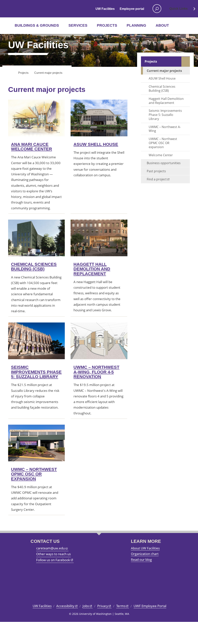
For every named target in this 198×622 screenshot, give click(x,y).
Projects (151, 61)
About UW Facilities (145, 548)
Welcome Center (161, 155)
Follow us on (53, 560)
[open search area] (157, 8)
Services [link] (77, 25)
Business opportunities (164, 163)
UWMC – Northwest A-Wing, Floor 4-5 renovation (96, 372)
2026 (75, 614)
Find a (157, 179)
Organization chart (145, 554)
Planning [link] (136, 25)
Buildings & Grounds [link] (37, 25)
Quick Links (178, 8)
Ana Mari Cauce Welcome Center (31, 146)
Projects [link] (107, 25)
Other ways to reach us (53, 554)
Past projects (156, 171)
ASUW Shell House (95, 144)
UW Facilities (105, 8)
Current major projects (164, 71)
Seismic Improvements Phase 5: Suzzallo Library (36, 372)
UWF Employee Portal (150, 606)
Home (10, 72)
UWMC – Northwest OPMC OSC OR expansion (34, 474)
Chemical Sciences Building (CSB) (34, 266)
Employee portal (132, 8)
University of (21, 8)
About (162, 25)
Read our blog (141, 559)
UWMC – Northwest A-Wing (165, 129)
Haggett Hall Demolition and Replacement (91, 269)
